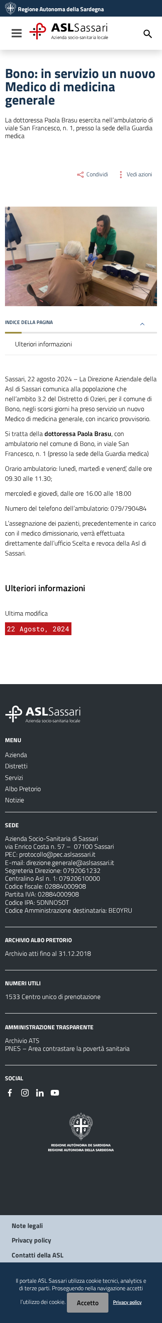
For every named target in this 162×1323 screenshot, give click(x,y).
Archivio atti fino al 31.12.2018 (48, 953)
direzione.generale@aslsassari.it (70, 862)
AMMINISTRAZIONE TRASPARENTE (49, 1027)
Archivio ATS (22, 1040)
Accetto (87, 1303)
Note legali (27, 1225)
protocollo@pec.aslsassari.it (57, 854)
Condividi (96, 174)
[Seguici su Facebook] (10, 1092)
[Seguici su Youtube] (55, 1092)
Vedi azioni (138, 174)
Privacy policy (31, 1240)
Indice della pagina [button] (29, 322)
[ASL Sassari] (10, 9)
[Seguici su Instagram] (25, 1092)
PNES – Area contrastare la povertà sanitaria (67, 1048)
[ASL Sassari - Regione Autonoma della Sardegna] (48, 713)
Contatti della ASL (38, 1255)
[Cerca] (148, 34)
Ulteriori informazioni (43, 344)
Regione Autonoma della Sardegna (61, 9)
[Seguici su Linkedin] (40, 1092)
